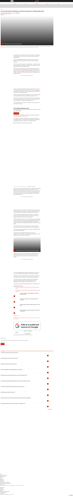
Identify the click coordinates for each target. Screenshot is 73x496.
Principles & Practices (3, 475)
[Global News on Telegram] (32, 473)
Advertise (1, 490)
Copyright (1, 488)
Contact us (1, 477)
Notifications (2, 480)
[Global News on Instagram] (45, 466)
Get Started (16, 113)
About (1, 474)
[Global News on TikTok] (19, 473)
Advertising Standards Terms (4, 491)
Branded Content (2, 476)
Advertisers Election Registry (4, 482)
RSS (1, 478)
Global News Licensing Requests (5, 483)
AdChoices (71, 495)
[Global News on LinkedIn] (6, 473)
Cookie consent (2, 484)
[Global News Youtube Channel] (32, 466)
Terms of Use (2, 489)
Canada (2, 9)
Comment (16, 332)
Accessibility (2, 493)
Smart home (2, 481)
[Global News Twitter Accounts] (19, 466)
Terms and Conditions (17, 116)
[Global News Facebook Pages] (6, 466)
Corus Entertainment (3, 492)
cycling (15, 57)
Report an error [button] (27, 333)
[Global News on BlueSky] (45, 473)
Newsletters (2, 479)
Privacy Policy (25, 116)
